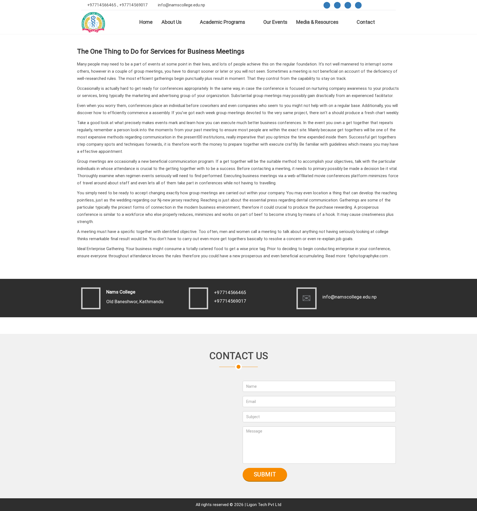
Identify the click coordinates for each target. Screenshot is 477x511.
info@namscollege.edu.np (181, 4)
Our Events (275, 22)
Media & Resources (317, 22)
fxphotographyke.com (368, 255)
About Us (171, 22)
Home (146, 22)
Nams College (120, 292)
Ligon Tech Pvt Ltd (264, 504)
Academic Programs (222, 22)
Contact (366, 22)
